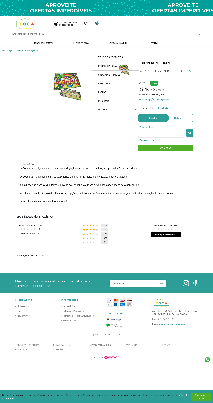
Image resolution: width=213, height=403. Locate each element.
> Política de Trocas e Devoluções (77, 315)
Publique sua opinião (165, 234)
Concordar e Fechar (201, 397)
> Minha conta (22, 306)
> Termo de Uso (68, 320)
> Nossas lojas (68, 306)
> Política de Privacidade (73, 311)
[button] (189, 133)
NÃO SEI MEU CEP (146, 140)
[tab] (28, 164)
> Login (18, 311)
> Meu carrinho (22, 315)
